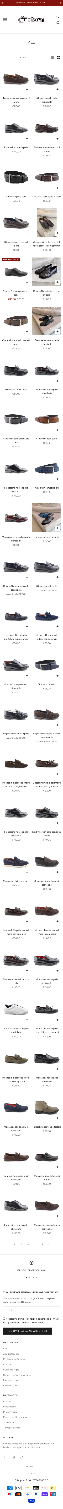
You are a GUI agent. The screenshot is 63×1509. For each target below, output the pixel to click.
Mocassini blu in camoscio (16, 881)
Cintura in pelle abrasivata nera (16, 440)
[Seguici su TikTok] (21, 1457)
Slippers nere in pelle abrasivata (46, 100)
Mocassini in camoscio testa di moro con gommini (16, 784)
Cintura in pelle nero (16, 196)
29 (42, 1244)
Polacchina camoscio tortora (47, 1126)
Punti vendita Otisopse (14, 1359)
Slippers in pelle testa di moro (16, 244)
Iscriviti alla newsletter (27, 1331)
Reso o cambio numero (15, 1417)
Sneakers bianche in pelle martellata (16, 1030)
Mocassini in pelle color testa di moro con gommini (46, 784)
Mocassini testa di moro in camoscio (47, 883)
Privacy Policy (10, 1411)
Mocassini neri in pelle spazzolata (47, 981)
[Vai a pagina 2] (48, 1244)
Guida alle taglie (11, 1369)
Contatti (7, 1364)
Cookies (7, 1401)
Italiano (30, 1466)
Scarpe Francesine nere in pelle (16, 293)
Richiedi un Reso (11, 1385)
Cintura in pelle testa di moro (46, 196)
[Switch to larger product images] (52, 57)
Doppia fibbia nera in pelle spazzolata (16, 588)
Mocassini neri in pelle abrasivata (47, 391)
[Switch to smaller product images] (58, 57)
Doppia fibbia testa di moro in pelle (46, 293)
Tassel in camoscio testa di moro (16, 100)
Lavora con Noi (10, 1380)
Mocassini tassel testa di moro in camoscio (47, 932)
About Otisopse (11, 1353)
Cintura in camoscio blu (47, 487)
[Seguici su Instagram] (13, 1457)
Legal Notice (9, 1406)
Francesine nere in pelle (16, 147)
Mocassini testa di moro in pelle (16, 981)
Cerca (6, 1348)
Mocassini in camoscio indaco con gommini (47, 637)
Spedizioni (8, 1422)
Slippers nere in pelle (46, 586)
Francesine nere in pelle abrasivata (47, 342)
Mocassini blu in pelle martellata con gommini (16, 637)
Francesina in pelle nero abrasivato (16, 686)
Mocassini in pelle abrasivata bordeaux (16, 539)
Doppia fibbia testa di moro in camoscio (46, 735)
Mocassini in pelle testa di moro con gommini (16, 932)
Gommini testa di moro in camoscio (16, 1177)
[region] (31, 1266)
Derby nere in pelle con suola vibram (46, 833)
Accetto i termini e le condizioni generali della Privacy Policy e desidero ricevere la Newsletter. (31, 1320)
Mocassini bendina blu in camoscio (16, 1128)
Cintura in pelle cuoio (46, 438)
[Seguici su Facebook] (4, 1457)
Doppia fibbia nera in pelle (16, 733)
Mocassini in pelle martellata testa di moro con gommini (47, 244)
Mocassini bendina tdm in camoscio (47, 1227)
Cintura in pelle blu (47, 684)
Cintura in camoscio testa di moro (16, 342)
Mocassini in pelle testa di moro (47, 149)
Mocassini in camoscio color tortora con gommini (16, 1079)
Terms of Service (12, 1427)
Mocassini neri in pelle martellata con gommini (47, 1030)
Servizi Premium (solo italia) (17, 1374)
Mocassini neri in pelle (16, 389)
